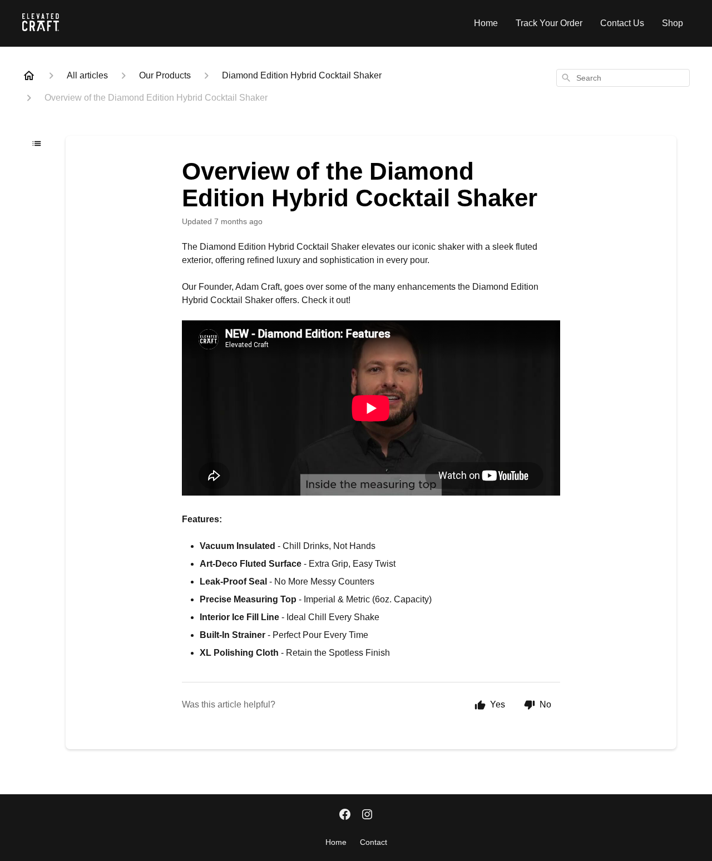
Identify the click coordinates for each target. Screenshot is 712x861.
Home (486, 23)
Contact (373, 842)
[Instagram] (367, 815)
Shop (672, 23)
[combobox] (623, 78)
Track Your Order (549, 23)
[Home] (29, 75)
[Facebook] (345, 815)
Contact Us (622, 23)
